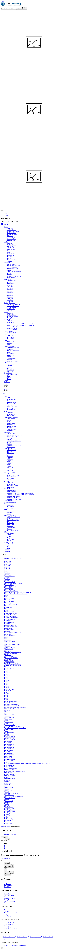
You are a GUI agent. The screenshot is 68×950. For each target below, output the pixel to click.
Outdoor (9, 343)
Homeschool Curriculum (10, 248)
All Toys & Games (12, 374)
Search (6, 939)
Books (6, 227)
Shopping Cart (8, 885)
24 (4, 845)
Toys (8, 376)
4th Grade (10, 289)
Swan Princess (11, 277)
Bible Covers (10, 337)
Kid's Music (10, 246)
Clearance (6, 380)
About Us (6, 910)
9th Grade (10, 297)
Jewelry (9, 367)
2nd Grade (10, 286)
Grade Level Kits (11, 259)
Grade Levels (7, 279)
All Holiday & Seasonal (13, 347)
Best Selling (7, 875)
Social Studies (11, 253)
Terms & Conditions (9, 901)
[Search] (24, 8)
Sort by (3, 839)
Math (8, 252)
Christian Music (11, 245)
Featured (7, 863)
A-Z (5, 868)
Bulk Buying (7, 915)
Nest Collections (11, 322)
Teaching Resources (9, 303)
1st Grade (9, 285)
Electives (9, 258)
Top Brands (7, 262)
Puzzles (9, 379)
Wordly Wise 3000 (12, 267)
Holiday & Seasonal (9, 346)
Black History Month (12, 361)
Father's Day (10, 355)
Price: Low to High (9, 865)
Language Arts (11, 255)
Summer (9, 359)
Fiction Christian (11, 233)
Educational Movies (12, 316)
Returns (6, 897)
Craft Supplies (11, 309)
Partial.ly (6, 902)
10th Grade (10, 298)
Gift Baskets (10, 364)
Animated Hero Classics (13, 326)
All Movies (10, 313)
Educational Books (12, 234)
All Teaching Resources (13, 304)
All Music (10, 243)
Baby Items (10, 368)
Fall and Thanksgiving (13, 350)
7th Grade (10, 294)
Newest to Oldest (9, 873)
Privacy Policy (8, 900)
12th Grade (10, 301)
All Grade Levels (11, 280)
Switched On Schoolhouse (14, 276)
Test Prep (9, 310)
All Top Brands (11, 264)
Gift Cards (10, 371)
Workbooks (10, 236)
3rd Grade (10, 288)
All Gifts (9, 365)
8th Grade (10, 295)
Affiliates (6, 911)
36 (4, 846)
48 (4, 848)
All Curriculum (11, 249)
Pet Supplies (7, 382)
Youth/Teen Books (12, 237)
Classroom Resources (13, 306)
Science (9, 251)
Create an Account (9, 895)
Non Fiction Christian (13, 231)
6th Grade (10, 292)
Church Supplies (8, 331)
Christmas (10, 349)
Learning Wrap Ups (12, 268)
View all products (5, 858)
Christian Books (11, 230)
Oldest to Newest (9, 871)
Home (5, 213)
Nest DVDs (7, 319)
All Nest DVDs (11, 321)
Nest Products (7, 927)
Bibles (6, 334)
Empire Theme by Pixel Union (9, 945)
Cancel (18, 8)
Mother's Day (10, 353)
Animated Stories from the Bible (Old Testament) (20, 324)
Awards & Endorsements (10, 913)
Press (5, 914)
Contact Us (7, 894)
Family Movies (11, 318)
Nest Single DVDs (12, 328)
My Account (7, 884)
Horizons (9, 274)
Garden (9, 344)
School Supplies (11, 307)
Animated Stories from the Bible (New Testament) (20, 325)
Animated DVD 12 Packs (14, 329)
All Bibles (10, 335)
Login (5, 384)
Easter (9, 352)
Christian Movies (11, 315)
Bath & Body (10, 370)
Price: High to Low (9, 866)
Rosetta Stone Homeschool (14, 265)
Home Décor (10, 341)
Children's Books (11, 239)
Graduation (10, 356)
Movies (6, 312)
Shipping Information (9, 898)
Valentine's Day (11, 358)
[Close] (2, 948)
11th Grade (10, 300)
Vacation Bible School (10, 332)
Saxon (9, 270)
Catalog (6, 215)
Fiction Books (11, 240)
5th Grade (10, 291)
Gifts (5, 362)
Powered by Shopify (22, 945)
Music (6, 242)
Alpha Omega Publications (14, 271)
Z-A (5, 870)
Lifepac (9, 273)
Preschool (9, 282)
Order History (7, 887)
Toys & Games (8, 373)
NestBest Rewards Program (11, 928)
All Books (10, 228)
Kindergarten (10, 283)
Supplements (10, 261)
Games (9, 377)
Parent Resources (11, 256)
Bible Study (10, 338)
